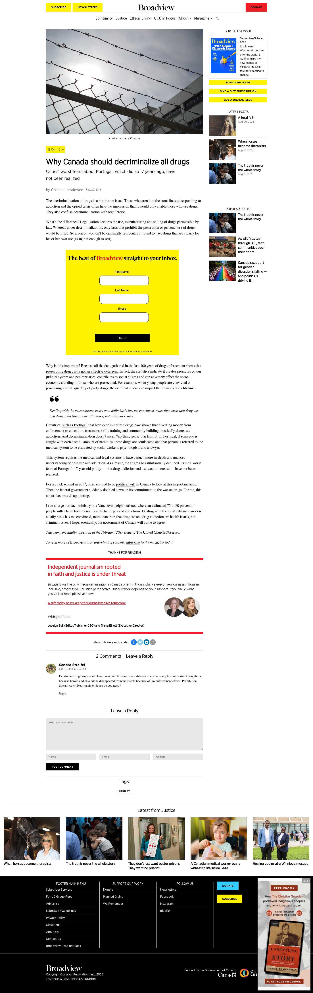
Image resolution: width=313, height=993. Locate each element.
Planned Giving (113, 896)
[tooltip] (134, 642)
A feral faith (246, 117)
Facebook (167, 896)
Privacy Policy (55, 918)
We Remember (113, 903)
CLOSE (306, 880)
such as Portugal (74, 424)
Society (124, 791)
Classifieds (53, 925)
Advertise (52, 903)
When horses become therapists (252, 143)
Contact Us (53, 939)
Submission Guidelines (61, 910)
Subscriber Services (59, 889)
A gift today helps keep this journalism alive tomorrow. (87, 603)
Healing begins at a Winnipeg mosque (280, 863)
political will (125, 484)
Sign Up (122, 338)
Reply (62, 693)
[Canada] (227, 976)
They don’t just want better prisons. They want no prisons (154, 865)
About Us (52, 932)
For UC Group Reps (59, 896)
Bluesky (165, 910)
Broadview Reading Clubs (63, 946)
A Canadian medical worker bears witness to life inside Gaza (215, 865)
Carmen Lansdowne (67, 189)
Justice (55, 149)
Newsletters (168, 889)
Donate (108, 889)
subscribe (133, 542)
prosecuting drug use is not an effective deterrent (82, 371)
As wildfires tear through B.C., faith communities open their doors (251, 245)
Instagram (167, 903)
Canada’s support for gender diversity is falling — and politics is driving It (252, 272)
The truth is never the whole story (251, 167)
